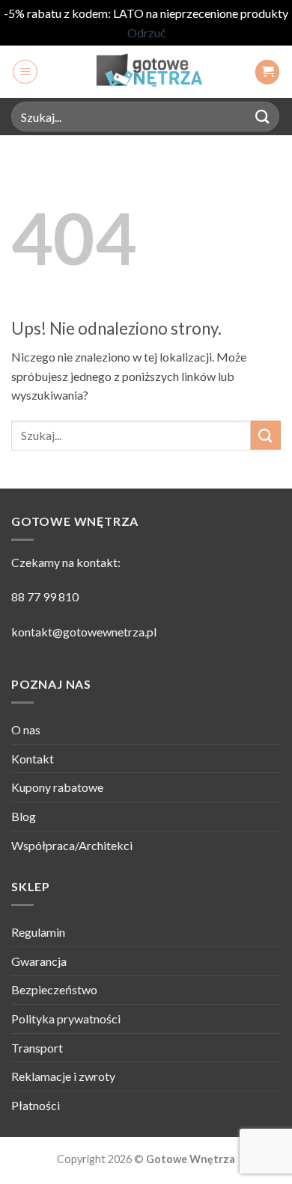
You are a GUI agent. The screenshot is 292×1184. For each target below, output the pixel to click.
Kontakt (32, 758)
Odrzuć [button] (146, 32)
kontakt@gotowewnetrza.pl (83, 631)
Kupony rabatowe (57, 787)
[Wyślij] (263, 116)
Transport (37, 1048)
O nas (25, 729)
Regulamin (38, 932)
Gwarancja (39, 961)
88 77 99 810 (45, 596)
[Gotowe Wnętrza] (146, 72)
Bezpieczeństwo (54, 989)
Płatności (35, 1105)
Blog (23, 816)
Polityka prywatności (66, 1018)
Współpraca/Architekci (72, 845)
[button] (25, 72)
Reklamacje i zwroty (63, 1076)
